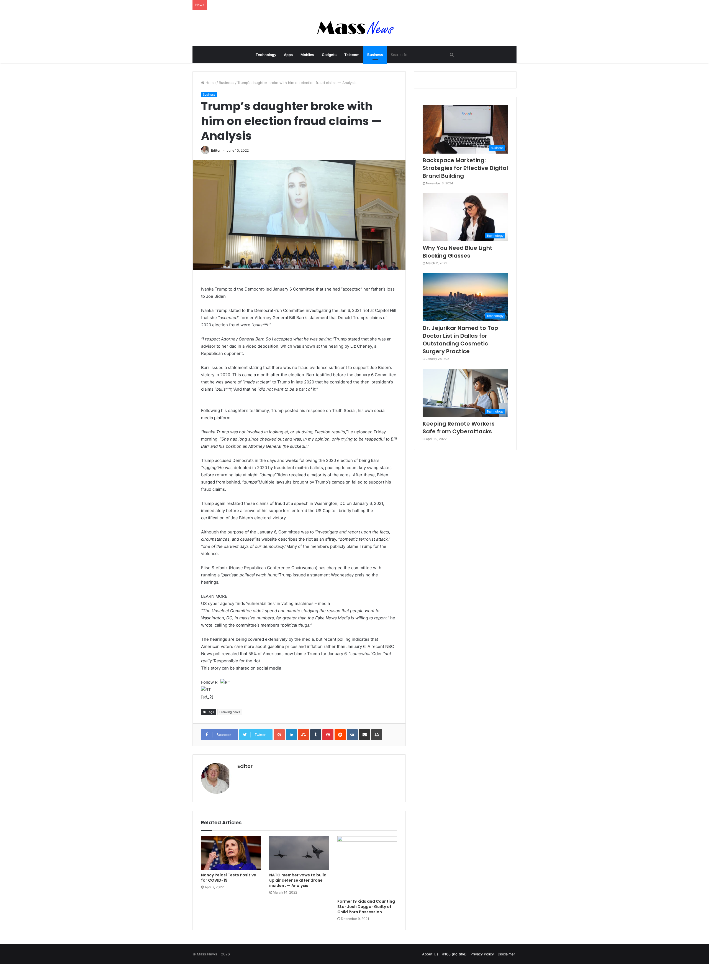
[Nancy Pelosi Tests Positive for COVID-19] (231, 853)
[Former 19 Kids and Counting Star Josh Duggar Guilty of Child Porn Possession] (367, 866)
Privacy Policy (482, 954)
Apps (288, 54)
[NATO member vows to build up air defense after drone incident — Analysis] (299, 853)
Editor (216, 150)
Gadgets (329, 54)
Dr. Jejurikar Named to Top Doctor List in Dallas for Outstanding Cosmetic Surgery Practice (460, 339)
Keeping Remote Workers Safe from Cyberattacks (459, 427)
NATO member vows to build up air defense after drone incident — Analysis (298, 880)
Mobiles (307, 54)
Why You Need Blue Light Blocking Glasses (457, 252)
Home (210, 82)
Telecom (351, 54)
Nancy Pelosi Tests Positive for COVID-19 (228, 877)
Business (375, 54)
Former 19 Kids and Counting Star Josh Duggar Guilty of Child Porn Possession (366, 907)
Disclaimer (506, 954)
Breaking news (229, 712)
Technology (266, 54)
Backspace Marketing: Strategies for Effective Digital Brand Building (465, 168)
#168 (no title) (454, 954)
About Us (430, 954)
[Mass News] (355, 28)
